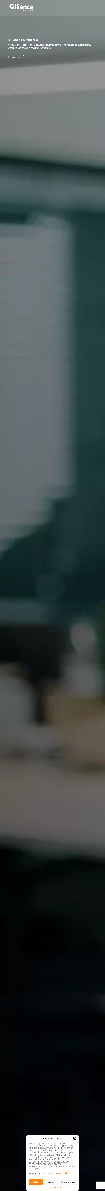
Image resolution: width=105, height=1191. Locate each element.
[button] (75, 1138)
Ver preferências (68, 1182)
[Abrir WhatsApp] (98, 1184)
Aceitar (36, 1182)
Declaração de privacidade (52, 1188)
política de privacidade (55, 1173)
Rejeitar (51, 1182)
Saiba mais (16, 57)
